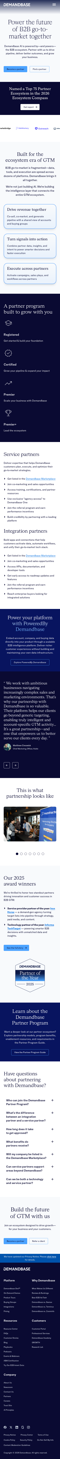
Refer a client (38, 1241)
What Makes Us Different (42, 1288)
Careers (7, 1401)
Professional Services (41, 1333)
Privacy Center (27, 1435)
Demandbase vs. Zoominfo (43, 1311)
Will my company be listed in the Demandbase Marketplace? (26, 1156)
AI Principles (9, 1410)
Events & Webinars (11, 1356)
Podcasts (8, 1351)
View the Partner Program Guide (30, 1052)
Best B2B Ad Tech (39, 1297)
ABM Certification (11, 1361)
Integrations (9, 1307)
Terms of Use (43, 1435)
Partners (7, 1396)
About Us (8, 1383)
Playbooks (8, 1347)
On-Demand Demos (12, 1293)
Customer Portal (39, 1329)
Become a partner (15, 69)
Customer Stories (11, 1338)
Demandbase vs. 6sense (42, 1302)
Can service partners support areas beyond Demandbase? (25, 1168)
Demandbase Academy (41, 1338)
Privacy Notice (10, 1435)
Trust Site (8, 1405)
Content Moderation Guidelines (17, 1445)
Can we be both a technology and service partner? (24, 1181)
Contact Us (9, 1392)
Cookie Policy (9, 1440)
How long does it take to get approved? (19, 1131)
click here (51, 1256)
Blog (6, 1342)
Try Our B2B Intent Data (14, 1365)
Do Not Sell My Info (45, 1440)
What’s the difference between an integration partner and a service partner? (26, 1116)
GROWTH (36, 1342)
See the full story (15, 947)
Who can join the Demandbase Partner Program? (25, 1102)
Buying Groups (10, 1302)
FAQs (6, 1333)
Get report (29, 107)
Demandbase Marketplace (41, 478)
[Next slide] (15, 765)
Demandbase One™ (12, 1288)
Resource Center (11, 1329)
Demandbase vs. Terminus (43, 1307)
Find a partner (39, 69)
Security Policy (26, 1440)
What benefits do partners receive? (17, 1143)
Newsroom (8, 1387)
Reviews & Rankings (40, 1293)
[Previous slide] (7, 765)
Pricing (6, 1311)
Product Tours (9, 1297)
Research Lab (37, 1347)
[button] (17, 854)
